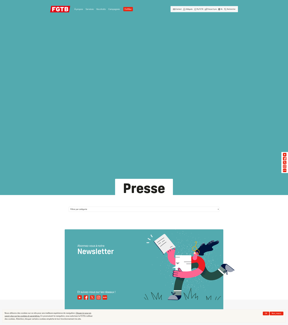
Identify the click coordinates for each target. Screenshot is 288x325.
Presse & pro (212, 9)
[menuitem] (78, 9)
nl (222, 9)
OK (266, 313)
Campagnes (114, 9)
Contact (179, 9)
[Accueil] (60, 9)
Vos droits (101, 9)
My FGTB (200, 9)
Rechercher (231, 9)
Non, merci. (276, 313)
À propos (78, 9)
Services (90, 9)
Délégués (189, 9)
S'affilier (128, 9)
